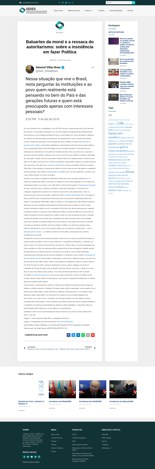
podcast (124, 165)
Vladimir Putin (115, 190)
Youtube (125, 190)
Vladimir (126, 187)
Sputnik (112, 178)
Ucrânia (119, 186)
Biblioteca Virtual (74, 10)
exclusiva (117, 141)
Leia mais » (111, 35)
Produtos (88, 10)
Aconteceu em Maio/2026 (60, 401)
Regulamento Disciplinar (87, 185)
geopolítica (113, 143)
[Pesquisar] (133, 2)
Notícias (104, 441)
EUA (132, 138)
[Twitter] (63, 2)
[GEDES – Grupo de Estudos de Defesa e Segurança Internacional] (33, 10)
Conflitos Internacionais (116, 127)
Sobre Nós (105, 434)
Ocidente (112, 165)
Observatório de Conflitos (117, 163)
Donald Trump (118, 130)
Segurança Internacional (118, 175)
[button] (68, 335)
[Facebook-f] (59, 2)
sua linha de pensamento (40, 275)
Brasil (110, 123)
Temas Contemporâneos (117, 181)
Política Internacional (64, 60)
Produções (105, 444)
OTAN (119, 165)
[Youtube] (66, 2)
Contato (130, 10)
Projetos (101, 10)
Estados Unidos (125, 138)
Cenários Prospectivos (79, 438)
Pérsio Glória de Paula (121, 168)
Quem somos (58, 10)
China (115, 124)
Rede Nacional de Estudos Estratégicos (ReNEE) (80, 460)
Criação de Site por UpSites (31, 462)
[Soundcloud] (69, 2)
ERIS (73, 441)
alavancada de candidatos (57, 172)
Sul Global (128, 178)
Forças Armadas (126, 141)
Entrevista (126, 130)
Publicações (105, 448)
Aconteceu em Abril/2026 (90, 401)
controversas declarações (56, 165)
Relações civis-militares (116, 172)
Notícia (111, 159)
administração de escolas (32, 232)
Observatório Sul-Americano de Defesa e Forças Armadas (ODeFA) (83, 454)
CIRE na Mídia (106, 438)
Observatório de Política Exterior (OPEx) (82, 449)
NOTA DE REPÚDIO (116, 32)
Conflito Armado (128, 124)
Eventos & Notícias (116, 10)
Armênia (110, 120)
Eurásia (111, 141)
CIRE (120, 123)
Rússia (130, 172)
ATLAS (74, 434)
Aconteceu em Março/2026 (121, 401)
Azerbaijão (127, 120)
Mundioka (125, 157)
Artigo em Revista (118, 120)
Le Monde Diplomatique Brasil (74, 195)
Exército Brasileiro (67, 321)
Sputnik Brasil (120, 178)
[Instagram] (72, 2)
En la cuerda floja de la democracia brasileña (127, 61)
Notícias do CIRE (123, 159)
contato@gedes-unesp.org (30, 2)
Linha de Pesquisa (56, 438)
